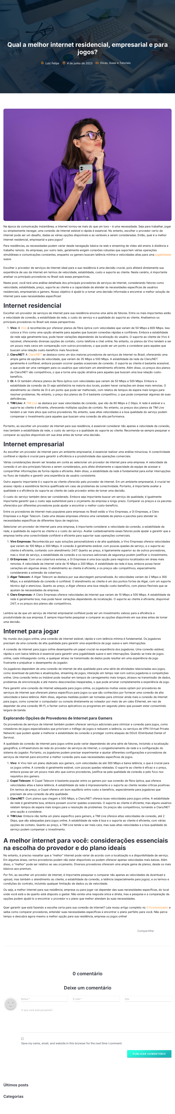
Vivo (24, 328)
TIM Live (31, 403)
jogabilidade (163, 254)
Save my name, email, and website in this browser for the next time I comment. (71, 1043)
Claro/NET (35, 354)
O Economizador (157, 907)
